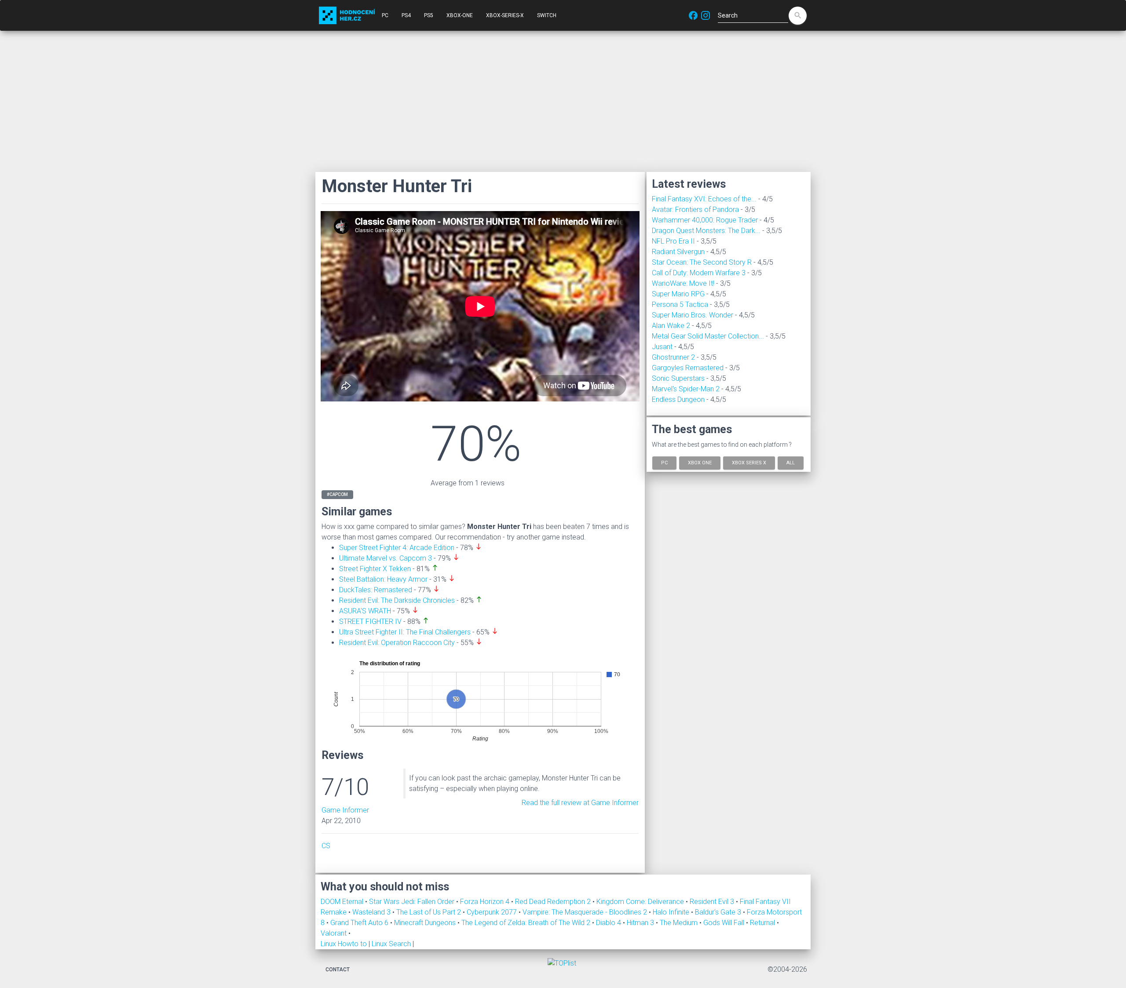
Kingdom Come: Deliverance (641, 901)
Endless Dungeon (678, 399)
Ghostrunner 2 (673, 357)
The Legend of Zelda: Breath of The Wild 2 (526, 923)
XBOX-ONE (459, 15)
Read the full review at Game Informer (580, 802)
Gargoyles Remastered (688, 368)
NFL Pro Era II (673, 241)
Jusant (662, 347)
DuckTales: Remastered (375, 590)
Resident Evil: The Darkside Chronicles (397, 600)
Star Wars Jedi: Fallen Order (412, 901)
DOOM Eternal (343, 901)
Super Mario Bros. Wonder (692, 315)
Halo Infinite (672, 912)
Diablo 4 (609, 923)
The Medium (679, 923)
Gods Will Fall (724, 923)
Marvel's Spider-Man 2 (686, 389)
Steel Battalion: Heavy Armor (383, 579)
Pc (664, 463)
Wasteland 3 (372, 912)
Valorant (334, 933)
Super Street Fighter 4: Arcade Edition (396, 547)
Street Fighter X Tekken (375, 569)
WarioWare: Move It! (683, 283)
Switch (546, 15)
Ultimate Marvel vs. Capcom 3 (385, 558)
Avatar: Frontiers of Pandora (695, 209)
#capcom (337, 494)
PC (385, 15)
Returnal (763, 923)
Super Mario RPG (678, 294)
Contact (337, 969)
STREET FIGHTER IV (370, 621)
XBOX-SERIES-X (505, 15)
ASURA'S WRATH (365, 611)
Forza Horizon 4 (485, 901)
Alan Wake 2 (671, 325)
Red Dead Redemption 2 (553, 901)
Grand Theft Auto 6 (360, 923)
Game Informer (345, 810)
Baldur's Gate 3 (719, 912)
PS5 (428, 15)
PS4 (406, 15)
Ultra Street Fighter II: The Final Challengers (405, 632)
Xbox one (700, 463)
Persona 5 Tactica (680, 304)
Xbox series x (749, 463)
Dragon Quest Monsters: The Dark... (706, 230)
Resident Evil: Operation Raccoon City (397, 642)
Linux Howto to (344, 944)
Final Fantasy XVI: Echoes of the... (704, 199)
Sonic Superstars (678, 378)
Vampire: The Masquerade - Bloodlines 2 (586, 912)
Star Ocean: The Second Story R (702, 262)
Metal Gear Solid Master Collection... (708, 336)
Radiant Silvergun (678, 252)
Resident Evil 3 (713, 901)
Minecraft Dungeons (425, 923)
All (790, 463)
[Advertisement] (563, 101)
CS (326, 846)
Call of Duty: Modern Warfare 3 (699, 273)
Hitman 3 (641, 923)
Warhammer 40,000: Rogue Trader (705, 220)
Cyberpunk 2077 (493, 912)
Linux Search (391, 944)
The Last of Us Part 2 (429, 912)
